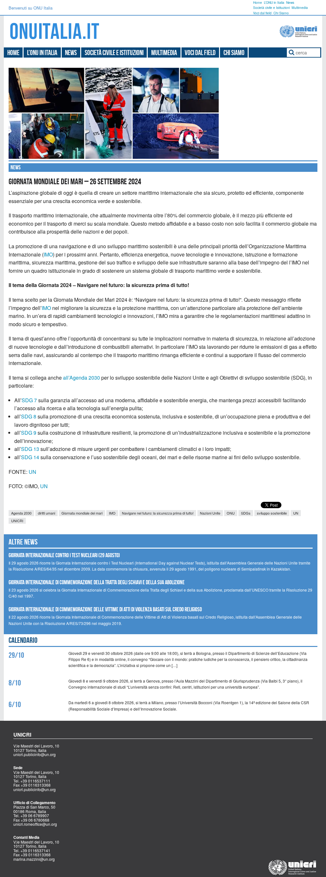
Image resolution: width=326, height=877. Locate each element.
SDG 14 (30, 457)
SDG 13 (30, 449)
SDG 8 (28, 416)
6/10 (15, 704)
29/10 (16, 655)
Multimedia (300, 7)
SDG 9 (28, 432)
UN (32, 471)
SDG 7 (29, 400)
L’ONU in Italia (274, 2)
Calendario (23, 640)
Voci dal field (262, 13)
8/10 (15, 683)
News (290, 2)
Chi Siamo (281, 13)
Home (257, 2)
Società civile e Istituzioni (271, 7)
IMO (48, 254)
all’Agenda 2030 (81, 377)
